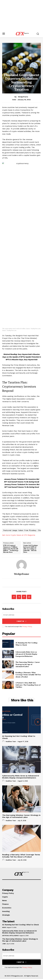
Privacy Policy (27, 626)
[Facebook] (14, 597)
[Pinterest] (24, 597)
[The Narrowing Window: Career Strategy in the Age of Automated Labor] (8, 664)
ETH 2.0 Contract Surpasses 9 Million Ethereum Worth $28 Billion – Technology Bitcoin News (10, 549)
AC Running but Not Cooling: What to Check (27, 644)
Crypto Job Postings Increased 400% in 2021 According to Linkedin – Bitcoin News (30, 549)
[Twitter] (19, 597)
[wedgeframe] (21, 565)
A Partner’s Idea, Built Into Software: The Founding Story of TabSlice (28, 685)
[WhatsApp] (29, 597)
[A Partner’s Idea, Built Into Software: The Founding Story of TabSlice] (8, 685)
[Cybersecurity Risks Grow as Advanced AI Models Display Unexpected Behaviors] (8, 654)
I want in (20, 621)
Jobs (4, 943)
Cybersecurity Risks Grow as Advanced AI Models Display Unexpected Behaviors (26, 654)
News (4, 927)
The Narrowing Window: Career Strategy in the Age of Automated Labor (28, 664)
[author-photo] (3, 741)
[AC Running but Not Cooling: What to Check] (8, 644)
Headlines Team (11, 741)
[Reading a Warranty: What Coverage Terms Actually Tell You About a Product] (8, 675)
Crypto (21, 70)
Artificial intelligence (10, 935)
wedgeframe (23, 97)
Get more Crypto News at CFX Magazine (18, 535)
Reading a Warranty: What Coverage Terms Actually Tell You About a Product (28, 674)
